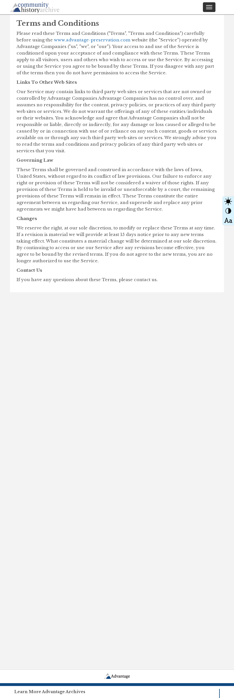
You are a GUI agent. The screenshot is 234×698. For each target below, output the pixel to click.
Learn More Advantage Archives (49, 691)
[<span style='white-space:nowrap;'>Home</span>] (45, 6)
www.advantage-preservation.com (92, 40)
